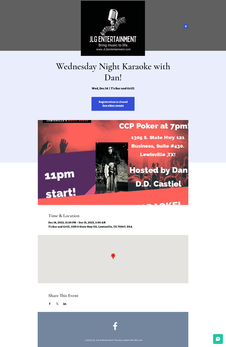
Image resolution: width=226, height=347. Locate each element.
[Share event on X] (57, 304)
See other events (113, 105)
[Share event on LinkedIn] (64, 304)
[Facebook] (115, 326)
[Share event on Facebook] (49, 304)
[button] (185, 25)
